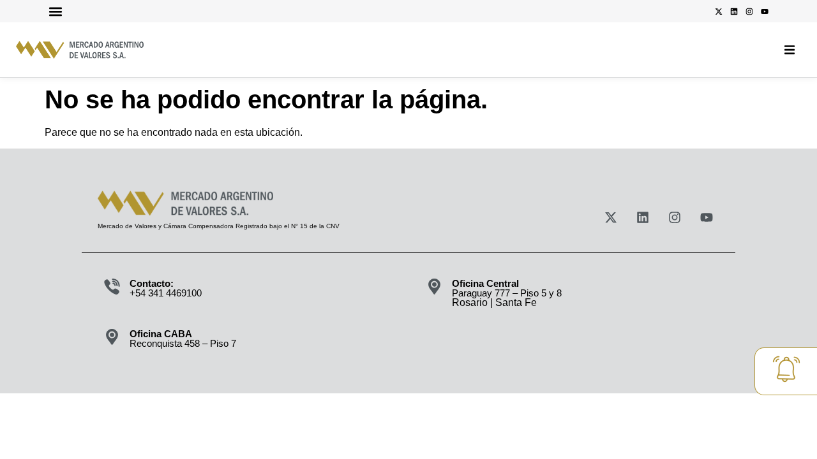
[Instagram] (749, 11)
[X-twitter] (718, 11)
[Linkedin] (734, 11)
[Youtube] (764, 11)
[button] (55, 11)
